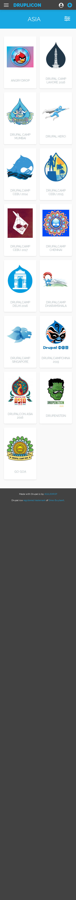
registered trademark (34, 500)
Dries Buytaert (56, 500)
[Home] (27, 6)
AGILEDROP (50, 494)
